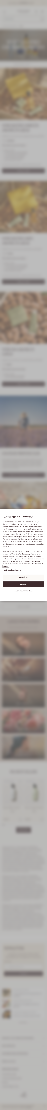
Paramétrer (23, 577)
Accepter (23, 584)
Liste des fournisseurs (12, 570)
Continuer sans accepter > (23, 591)
